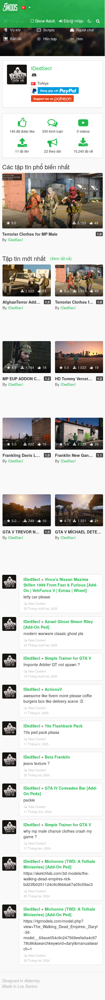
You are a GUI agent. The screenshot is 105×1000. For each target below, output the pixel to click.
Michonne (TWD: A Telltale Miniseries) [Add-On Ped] (59, 864)
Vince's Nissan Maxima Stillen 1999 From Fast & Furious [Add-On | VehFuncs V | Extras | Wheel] (60, 584)
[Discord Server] (34, 74)
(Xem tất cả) (61, 258)
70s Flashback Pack (64, 726)
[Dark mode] (89, 21)
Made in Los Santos (19, 986)
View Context (37, 603)
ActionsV (53, 689)
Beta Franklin (57, 757)
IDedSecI (41, 68)
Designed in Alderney (21, 980)
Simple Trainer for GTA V (68, 658)
